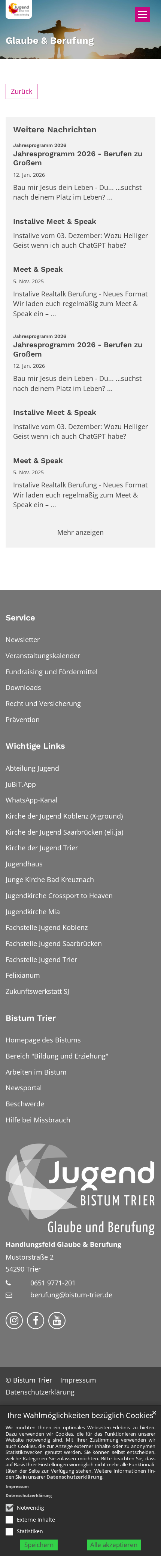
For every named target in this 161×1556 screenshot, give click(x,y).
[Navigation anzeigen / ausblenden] (142, 14)
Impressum (17, 1486)
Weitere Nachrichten (55, 129)
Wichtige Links (35, 746)
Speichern (39, 1544)
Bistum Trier (31, 1018)
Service (20, 617)
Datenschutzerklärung (74, 1476)
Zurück (21, 91)
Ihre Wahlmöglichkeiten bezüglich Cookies (80, 1415)
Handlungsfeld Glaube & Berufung (63, 1244)
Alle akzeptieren (113, 1544)
